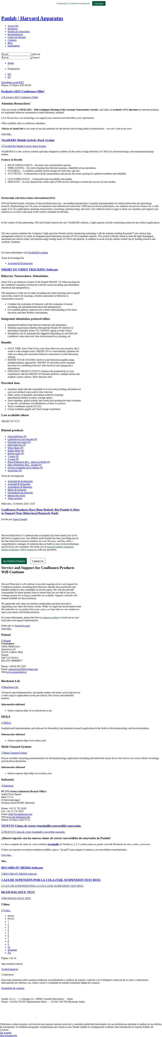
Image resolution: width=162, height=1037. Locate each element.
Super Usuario (20, 519)
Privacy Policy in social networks (17, 1017)
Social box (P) (15, 470)
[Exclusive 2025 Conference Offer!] (19, 97)
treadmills (53, 844)
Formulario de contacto (12, 988)
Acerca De (13, 25)
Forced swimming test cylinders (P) (25, 467)
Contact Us (38, 561)
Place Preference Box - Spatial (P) (25, 464)
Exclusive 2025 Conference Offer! (22, 91)
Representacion (15, 34)
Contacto (12, 40)
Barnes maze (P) (16, 453)
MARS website (38, 252)
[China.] (5, 910)
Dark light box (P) (17, 445)
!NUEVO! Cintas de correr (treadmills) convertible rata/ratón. (41, 825)
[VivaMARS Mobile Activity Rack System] (23, 146)
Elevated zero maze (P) (19, 442)
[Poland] (6, 640)
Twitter (4, 969)
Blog (10, 43)
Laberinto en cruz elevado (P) (22, 439)
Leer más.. (6, 134)
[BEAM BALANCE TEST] (16, 898)
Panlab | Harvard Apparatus (32, 18)
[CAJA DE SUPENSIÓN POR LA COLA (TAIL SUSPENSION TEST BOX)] (42, 886)
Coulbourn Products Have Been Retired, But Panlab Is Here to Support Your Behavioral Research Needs (40, 511)
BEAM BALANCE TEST (18, 892)
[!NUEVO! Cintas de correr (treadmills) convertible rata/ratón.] (33, 832)
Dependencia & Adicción (20, 492)
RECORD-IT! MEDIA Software (22, 867)
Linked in (13, 969)
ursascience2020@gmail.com (23, 669)
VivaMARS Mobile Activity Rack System (27, 140)
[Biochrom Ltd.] (10, 687)
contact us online (50, 617)
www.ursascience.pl (16, 672)
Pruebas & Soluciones (19, 31)
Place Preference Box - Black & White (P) (29, 462)
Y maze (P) (13, 459)
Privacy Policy (44, 1017)
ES (9, 77)
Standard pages (22, 625)
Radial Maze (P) (16, 450)
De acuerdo (6, 1032)
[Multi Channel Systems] (14, 752)
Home (11, 63)
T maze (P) (13, 456)
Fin (9, 952)
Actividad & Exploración (20, 263)
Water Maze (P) (15, 447)
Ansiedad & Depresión (19, 484)
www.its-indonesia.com (18, 817)
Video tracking (15, 498)
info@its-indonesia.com (20, 814)
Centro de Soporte (17, 37)
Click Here (98, 3)
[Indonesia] (7, 785)
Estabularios (14, 45)
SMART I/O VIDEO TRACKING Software (29, 269)
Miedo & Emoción (17, 489)
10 (9, 947)
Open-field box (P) (17, 436)
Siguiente (12, 950)
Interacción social (16, 495)
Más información (8, 1035)
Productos (13, 28)
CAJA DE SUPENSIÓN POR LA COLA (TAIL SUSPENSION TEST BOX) (50, 880)
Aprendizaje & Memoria (20, 487)
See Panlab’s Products (14, 561)
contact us (32, 549)
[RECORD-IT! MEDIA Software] (19, 873)
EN (9, 74)
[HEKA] (6, 722)
